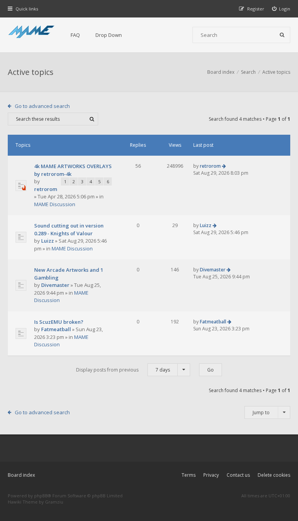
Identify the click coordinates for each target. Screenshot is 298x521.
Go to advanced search (42, 105)
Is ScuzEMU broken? (58, 321)
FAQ (75, 34)
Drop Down (108, 34)
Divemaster (55, 284)
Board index (21, 475)
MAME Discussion (54, 204)
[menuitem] (281, 9)
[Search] (282, 35)
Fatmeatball (56, 329)
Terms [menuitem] (189, 475)
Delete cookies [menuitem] (274, 475)
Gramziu (54, 502)
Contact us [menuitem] (238, 475)
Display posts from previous (123, 369)
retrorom (45, 189)
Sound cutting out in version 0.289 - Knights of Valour (69, 229)
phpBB (41, 495)
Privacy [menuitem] (211, 475)
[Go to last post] (224, 166)
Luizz (47, 240)
